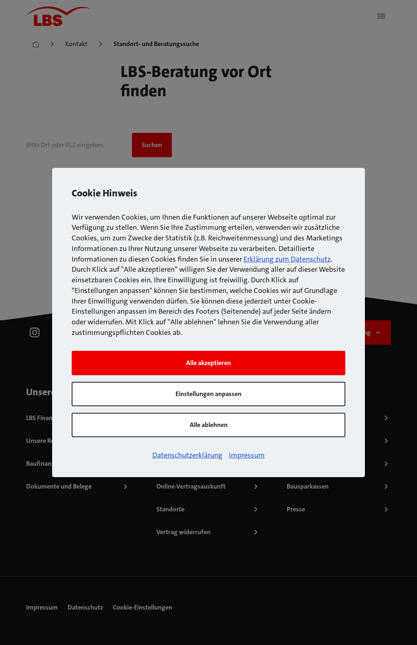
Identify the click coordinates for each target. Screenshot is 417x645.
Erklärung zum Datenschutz (287, 259)
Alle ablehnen (209, 424)
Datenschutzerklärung (187, 455)
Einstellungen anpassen (208, 394)
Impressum (247, 455)
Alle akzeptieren (208, 363)
